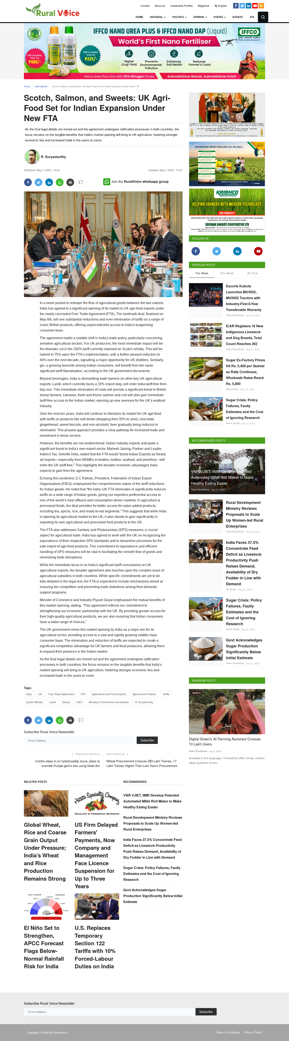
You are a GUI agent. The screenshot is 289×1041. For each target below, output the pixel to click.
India (29, 694)
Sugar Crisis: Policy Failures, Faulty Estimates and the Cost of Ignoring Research (151, 873)
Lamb (52, 702)
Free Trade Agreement (61, 694)
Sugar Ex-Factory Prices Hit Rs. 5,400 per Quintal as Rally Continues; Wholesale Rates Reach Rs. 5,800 (245, 371)
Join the (140, 181)
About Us (160, 5)
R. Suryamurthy (53, 156)
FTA (83, 694)
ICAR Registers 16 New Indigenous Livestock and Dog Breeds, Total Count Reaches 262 (244, 334)
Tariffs (165, 694)
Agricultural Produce (144, 694)
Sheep (66, 702)
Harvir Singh (233, 423)
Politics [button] (178, 17)
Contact (145, 5)
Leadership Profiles (181, 5)
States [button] (218, 17)
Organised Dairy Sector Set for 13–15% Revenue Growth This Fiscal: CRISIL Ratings (224, 741)
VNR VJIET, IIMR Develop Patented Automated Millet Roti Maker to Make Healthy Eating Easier (152, 801)
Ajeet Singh (232, 389)
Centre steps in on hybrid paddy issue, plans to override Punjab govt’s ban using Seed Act (67, 763)
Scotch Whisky (34, 702)
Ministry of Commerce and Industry (109, 702)
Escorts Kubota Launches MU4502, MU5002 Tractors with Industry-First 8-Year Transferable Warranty (243, 298)
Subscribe (147, 740)
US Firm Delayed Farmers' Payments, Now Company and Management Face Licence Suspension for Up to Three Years (96, 855)
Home (139, 17)
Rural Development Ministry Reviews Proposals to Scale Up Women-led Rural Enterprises (152, 823)
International (41, 86)
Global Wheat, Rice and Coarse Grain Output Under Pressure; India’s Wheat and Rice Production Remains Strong (45, 851)
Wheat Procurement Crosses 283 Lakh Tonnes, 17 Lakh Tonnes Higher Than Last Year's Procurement (141, 763)
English (222, 5)
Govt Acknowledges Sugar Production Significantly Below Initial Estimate (152, 895)
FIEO (79, 702)
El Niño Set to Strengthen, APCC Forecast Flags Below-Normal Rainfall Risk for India (44, 947)
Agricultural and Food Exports (109, 694)
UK (40, 694)
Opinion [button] (199, 17)
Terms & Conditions (228, 1032)
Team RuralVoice (235, 315)
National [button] (157, 17)
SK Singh (231, 589)
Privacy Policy (253, 1032)
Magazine (203, 5)
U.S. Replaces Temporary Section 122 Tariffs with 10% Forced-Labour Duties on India (95, 947)
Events (238, 17)
